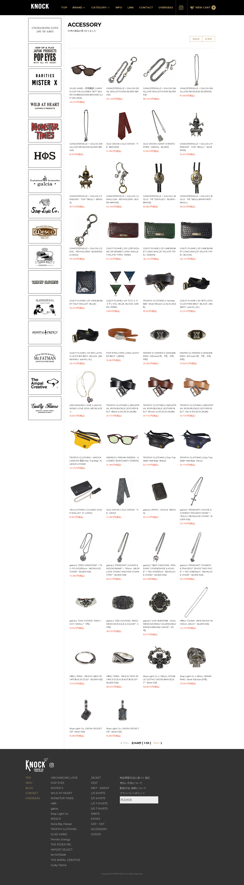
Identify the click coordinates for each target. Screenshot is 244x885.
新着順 (208, 38)
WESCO (56, 818)
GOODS (96, 834)
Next (156, 743)
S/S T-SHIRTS (99, 808)
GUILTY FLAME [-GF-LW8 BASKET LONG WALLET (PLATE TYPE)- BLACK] (196, 251)
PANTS (95, 813)
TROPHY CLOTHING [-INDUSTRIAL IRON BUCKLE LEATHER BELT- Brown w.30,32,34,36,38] (159, 408)
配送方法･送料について (133, 788)
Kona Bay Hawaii (61, 824)
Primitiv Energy (60, 839)
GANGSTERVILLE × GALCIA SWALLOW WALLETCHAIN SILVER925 (159, 91)
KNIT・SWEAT (100, 788)
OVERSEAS (165, 7)
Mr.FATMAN (58, 854)
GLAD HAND (59, 834)
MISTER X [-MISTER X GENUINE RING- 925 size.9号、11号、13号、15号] (159, 356)
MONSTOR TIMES (62, 798)
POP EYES (57, 783)
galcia (54, 808)
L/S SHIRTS (98, 793)
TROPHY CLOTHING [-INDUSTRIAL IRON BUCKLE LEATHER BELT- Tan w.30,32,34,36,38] (196, 408)
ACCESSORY (99, 829)
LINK (131, 7)
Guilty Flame (58, 865)
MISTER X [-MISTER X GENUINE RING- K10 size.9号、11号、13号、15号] (196, 356)
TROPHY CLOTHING (64, 829)
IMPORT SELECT (61, 849)
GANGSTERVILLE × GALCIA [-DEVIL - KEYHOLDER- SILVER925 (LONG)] (85, 251)
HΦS (53, 803)
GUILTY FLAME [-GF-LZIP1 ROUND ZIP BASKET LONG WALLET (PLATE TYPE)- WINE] (122, 251)
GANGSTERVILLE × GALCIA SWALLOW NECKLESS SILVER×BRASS (86, 146)
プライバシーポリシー (132, 793)
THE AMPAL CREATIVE (65, 860)
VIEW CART (205, 7)
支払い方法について (131, 783)
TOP (64, 7)
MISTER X (57, 788)
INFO (119, 7)
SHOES (95, 818)
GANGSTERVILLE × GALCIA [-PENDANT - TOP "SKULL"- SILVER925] (196, 146)
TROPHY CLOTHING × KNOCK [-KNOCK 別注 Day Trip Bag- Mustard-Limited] (85, 460)
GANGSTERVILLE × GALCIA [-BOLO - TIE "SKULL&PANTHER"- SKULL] (196, 199)
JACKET (96, 777)
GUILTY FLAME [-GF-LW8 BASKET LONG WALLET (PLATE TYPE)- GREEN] (159, 251)
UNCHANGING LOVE (64, 777)
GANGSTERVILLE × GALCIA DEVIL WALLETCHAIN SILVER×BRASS (122, 91)
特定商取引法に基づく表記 (135, 777)
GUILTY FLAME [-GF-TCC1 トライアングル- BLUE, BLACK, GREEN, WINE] (122, 303)
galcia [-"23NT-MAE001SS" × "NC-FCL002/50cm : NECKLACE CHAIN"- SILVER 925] (85, 568)
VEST (94, 783)
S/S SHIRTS (98, 798)
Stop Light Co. (60, 813)
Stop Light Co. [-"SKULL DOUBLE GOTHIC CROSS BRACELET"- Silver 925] (159, 679)
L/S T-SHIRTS (99, 803)
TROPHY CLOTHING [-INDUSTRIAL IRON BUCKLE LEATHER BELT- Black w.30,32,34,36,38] (123, 408)
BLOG (29, 788)
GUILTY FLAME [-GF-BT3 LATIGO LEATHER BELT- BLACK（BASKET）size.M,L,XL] (196, 303)
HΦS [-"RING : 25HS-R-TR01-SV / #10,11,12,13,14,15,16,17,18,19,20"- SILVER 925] (122, 679)
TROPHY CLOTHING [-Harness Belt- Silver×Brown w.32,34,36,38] (159, 303)
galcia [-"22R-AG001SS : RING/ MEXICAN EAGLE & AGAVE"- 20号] (122, 623)
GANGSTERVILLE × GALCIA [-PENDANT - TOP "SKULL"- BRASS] (85, 199)
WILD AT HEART (61, 793)
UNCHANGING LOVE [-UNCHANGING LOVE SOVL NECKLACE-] (85, 408)
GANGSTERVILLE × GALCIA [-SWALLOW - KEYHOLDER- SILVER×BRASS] (122, 199)
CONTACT (146, 7)
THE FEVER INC (61, 844)
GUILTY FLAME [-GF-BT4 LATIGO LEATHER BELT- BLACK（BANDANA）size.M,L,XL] (85, 356)
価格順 (196, 38)
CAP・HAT (97, 824)
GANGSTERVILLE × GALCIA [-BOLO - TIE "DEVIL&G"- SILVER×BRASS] (159, 199)
